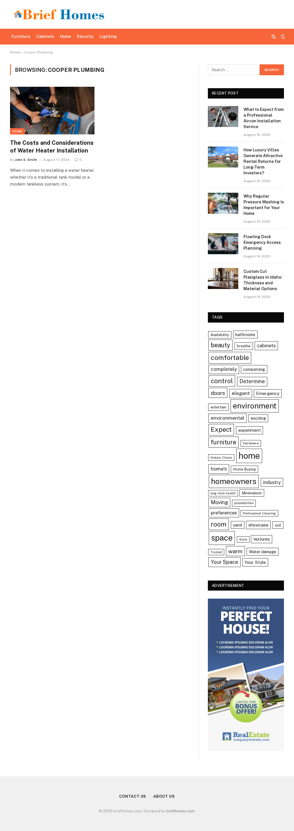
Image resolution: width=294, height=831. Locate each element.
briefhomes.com (180, 811)
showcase (258, 524)
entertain (218, 407)
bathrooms (245, 334)
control (222, 381)
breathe (244, 346)
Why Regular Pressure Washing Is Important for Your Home (263, 205)
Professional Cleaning (259, 513)
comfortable (230, 357)
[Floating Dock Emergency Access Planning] (223, 243)
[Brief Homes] (59, 14)
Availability (219, 335)
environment (254, 405)
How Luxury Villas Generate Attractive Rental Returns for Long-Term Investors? (263, 161)
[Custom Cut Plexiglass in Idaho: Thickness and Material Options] (223, 278)
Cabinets (45, 36)
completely (224, 369)
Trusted (216, 552)
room (219, 524)
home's (219, 469)
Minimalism (252, 493)
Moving (219, 502)
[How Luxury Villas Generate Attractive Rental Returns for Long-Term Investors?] (223, 156)
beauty (220, 345)
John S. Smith (26, 160)
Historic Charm (221, 457)
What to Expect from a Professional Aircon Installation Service (263, 118)
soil (278, 525)
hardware (251, 443)
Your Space (224, 562)
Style (243, 539)
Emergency (267, 393)
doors (218, 393)
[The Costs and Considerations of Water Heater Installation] (52, 110)
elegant (241, 393)
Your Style (255, 562)
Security (85, 36)
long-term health (223, 493)
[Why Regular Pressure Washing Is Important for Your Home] (223, 203)
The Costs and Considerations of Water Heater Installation (52, 146)
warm (235, 551)
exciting (258, 418)
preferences (224, 513)
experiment (249, 430)
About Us (164, 796)
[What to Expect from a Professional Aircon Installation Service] (223, 116)
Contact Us (132, 796)
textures (261, 539)
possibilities (244, 503)
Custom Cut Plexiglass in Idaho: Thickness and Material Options (262, 280)
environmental (227, 418)
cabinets (266, 345)
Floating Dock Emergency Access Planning (262, 242)
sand (237, 524)
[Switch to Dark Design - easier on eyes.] (282, 36)
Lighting (108, 36)
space (222, 537)
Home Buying (244, 469)
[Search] (273, 36)
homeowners (233, 481)
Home (65, 36)
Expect (221, 429)
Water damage (262, 551)
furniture (223, 442)
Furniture (20, 36)
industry (272, 482)
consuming (254, 369)
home (249, 456)
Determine (252, 381)
